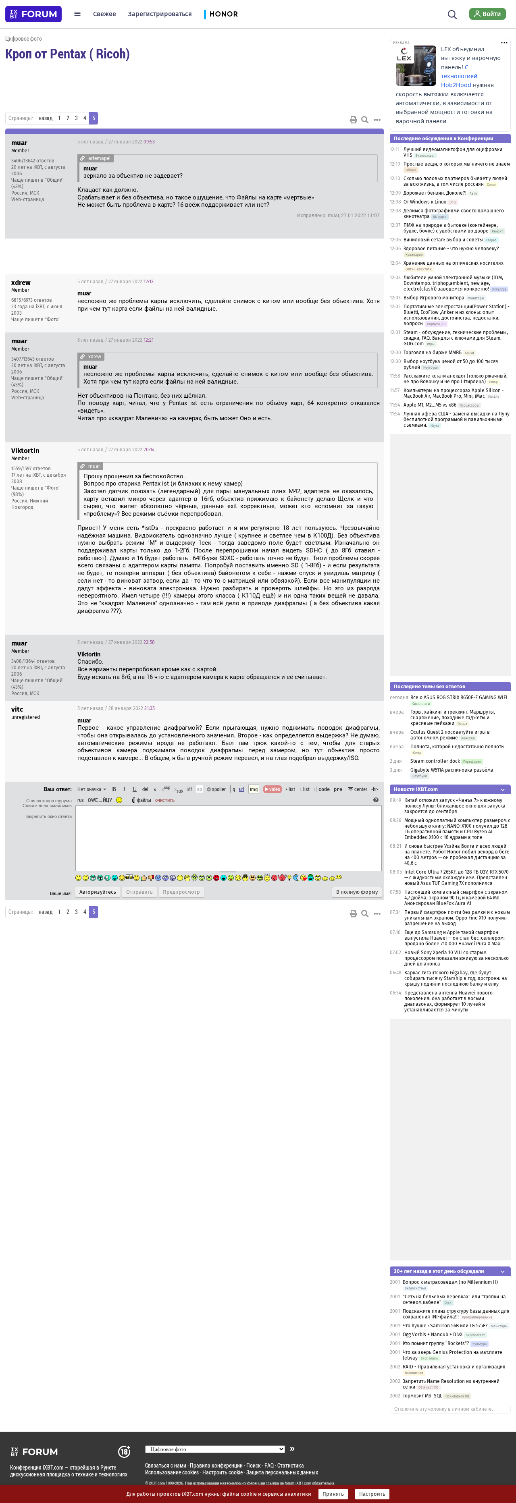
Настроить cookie (222, 1472)
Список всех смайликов (47, 805)
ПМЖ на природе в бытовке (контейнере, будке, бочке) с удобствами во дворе (451, 228)
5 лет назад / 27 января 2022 (116, 142)
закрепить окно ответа (49, 816)
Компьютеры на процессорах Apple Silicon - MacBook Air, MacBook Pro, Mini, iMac (454, 393)
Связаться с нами (165, 1465)
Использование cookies (172, 1472)
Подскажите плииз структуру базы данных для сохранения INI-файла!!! (456, 1314)
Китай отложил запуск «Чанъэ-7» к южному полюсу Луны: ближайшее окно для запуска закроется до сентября (455, 805)
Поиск (253, 1465)
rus (80, 799)
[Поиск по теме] (364, 120)
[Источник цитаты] (82, 158)
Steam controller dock (435, 761)
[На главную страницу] (33, 14)
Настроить (372, 1494)
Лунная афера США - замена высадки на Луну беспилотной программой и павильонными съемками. (457, 419)
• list (290, 789)
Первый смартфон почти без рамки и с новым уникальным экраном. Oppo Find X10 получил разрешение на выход (457, 917)
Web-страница (27, 199)
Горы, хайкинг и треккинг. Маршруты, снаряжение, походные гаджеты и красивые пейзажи (452, 717)
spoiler (218, 789)
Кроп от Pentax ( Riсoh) (67, 53)
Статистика (290, 1465)
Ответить (368, 142)
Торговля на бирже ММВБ (433, 352)
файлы (144, 799)
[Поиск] (452, 13)
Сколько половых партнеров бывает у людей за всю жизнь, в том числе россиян (455, 181)
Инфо (347, 142)
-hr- (375, 789)
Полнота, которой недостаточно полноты (457, 746)
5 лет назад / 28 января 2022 (116, 708)
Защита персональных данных (282, 1472)
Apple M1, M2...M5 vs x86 (430, 405)
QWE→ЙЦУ (100, 799)
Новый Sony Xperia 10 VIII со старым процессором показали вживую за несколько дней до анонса (456, 958)
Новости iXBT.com (416, 789)
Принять (333, 1494)
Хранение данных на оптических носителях (454, 263)
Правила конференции (216, 1465)
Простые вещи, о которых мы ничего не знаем (457, 164)
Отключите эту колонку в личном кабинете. (443, 1409)
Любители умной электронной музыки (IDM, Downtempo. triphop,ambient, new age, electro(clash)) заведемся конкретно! (453, 283)
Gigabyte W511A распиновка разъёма (451, 770)
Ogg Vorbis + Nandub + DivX (432, 1334)
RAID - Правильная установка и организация (454, 1367)
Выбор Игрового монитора (435, 298)
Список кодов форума (49, 800)
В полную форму (357, 892)
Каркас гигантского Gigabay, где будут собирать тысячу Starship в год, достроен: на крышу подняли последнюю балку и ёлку (455, 978)
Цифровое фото (23, 38)
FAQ (269, 1465)
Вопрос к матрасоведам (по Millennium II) (450, 1282)
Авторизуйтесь (97, 892)
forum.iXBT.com (298, 1483)
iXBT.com (157, 1483)
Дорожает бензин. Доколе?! (435, 193)
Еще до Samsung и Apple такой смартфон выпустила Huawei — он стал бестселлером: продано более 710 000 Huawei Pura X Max (454, 938)
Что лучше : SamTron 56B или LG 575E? (445, 1326)
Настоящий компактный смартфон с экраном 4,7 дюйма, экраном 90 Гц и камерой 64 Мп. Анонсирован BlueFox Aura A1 (456, 897)
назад (45, 118)
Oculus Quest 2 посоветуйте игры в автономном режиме (450, 735)
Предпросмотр (181, 892)
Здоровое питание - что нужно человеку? (451, 248)
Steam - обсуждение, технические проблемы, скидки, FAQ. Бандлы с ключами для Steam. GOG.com (456, 338)
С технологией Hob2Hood (459, 76)
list (304, 789)
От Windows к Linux (425, 202)
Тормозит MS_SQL (422, 1396)
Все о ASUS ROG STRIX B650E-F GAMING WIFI (459, 697)
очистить (165, 799)
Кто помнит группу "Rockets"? (436, 1343)
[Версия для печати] (353, 120)
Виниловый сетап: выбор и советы (443, 240)
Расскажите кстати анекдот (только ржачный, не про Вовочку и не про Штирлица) (456, 378)
